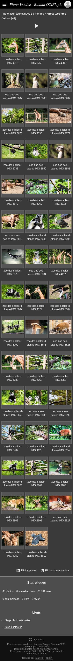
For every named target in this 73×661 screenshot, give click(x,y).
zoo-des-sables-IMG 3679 (12, 202)
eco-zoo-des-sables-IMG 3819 (12, 237)
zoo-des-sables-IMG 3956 (60, 378)
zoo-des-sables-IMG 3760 (36, 61)
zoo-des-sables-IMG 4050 (12, 554)
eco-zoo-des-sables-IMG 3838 (36, 413)
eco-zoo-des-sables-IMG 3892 (60, 413)
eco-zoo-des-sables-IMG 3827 (60, 519)
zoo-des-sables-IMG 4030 (36, 131)
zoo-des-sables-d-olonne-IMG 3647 (13, 307)
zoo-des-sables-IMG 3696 (36, 519)
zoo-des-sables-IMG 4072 (36, 307)
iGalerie (39, 658)
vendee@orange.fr (37, 653)
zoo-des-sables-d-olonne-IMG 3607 (60, 307)
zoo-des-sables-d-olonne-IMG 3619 (36, 554)
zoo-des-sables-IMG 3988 (60, 483)
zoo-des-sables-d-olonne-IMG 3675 (36, 343)
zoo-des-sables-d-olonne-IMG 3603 (60, 237)
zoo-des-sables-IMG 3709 (12, 448)
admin (49, 658)
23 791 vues (44, 591)
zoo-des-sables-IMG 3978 (12, 272)
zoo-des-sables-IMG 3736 (12, 166)
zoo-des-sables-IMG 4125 (36, 448)
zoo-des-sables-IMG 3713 (60, 202)
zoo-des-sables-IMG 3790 (12, 343)
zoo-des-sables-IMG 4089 (12, 378)
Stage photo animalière (17, 620)
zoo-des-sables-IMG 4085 (60, 61)
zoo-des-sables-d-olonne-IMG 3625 (13, 483)
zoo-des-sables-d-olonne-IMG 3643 (36, 237)
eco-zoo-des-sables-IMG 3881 (60, 166)
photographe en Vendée (36, 646)
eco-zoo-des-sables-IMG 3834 (36, 272)
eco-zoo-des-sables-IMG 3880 (36, 96)
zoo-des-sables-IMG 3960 (36, 202)
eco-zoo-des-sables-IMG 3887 (12, 96)
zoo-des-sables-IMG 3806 (12, 519)
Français (36, 639)
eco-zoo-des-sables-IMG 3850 (36, 166)
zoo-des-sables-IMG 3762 (36, 378)
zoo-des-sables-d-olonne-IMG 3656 (13, 413)
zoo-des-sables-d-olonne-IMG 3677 (60, 131)
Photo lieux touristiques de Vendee (23, 13)
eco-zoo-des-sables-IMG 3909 (60, 96)
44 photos (8, 591)
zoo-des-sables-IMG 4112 (60, 272)
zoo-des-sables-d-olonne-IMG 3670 (13, 131)
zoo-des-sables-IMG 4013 (12, 61)
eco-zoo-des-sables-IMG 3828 (60, 343)
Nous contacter (13, 626)
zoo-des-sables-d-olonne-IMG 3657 (60, 448)
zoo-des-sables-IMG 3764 (36, 483)
